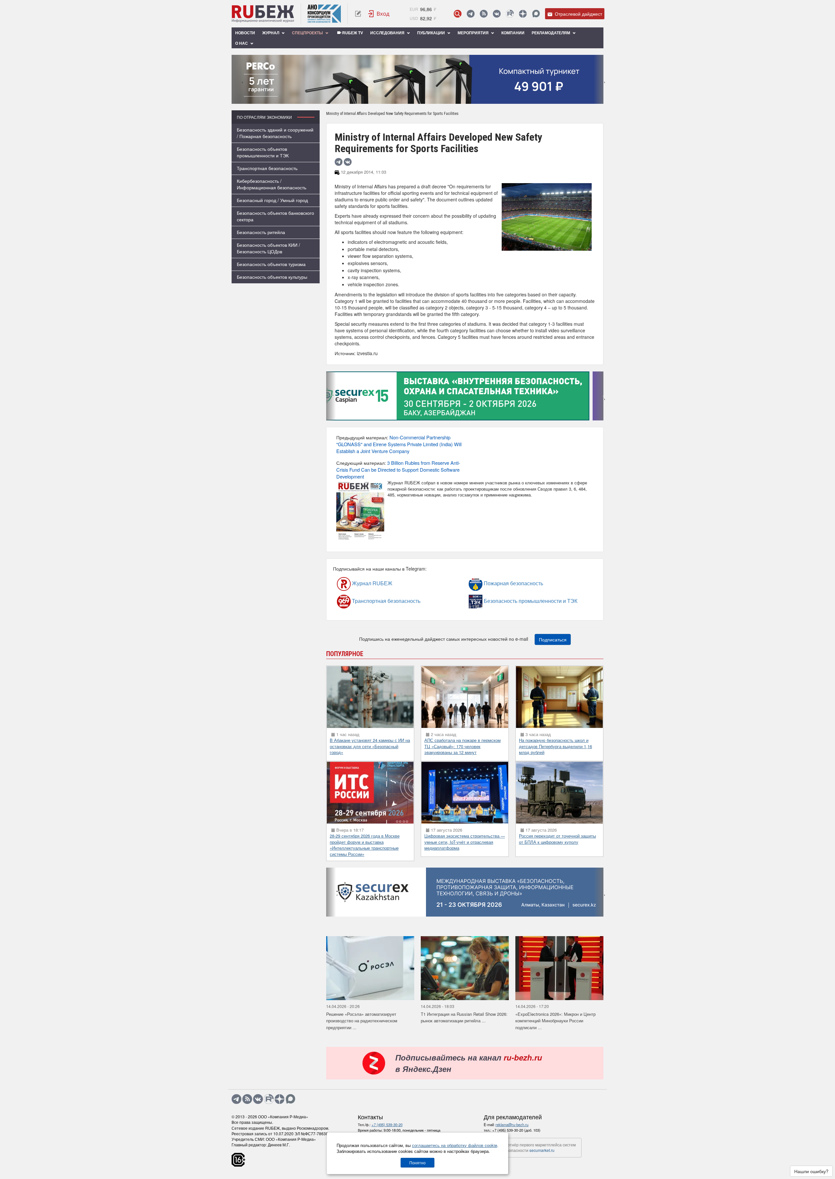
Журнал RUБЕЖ (358, 583)
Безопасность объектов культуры (272, 277)
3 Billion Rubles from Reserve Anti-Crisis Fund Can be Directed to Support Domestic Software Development (398, 469)
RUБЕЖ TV (352, 33)
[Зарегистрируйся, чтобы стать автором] (358, 14)
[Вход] (379, 14)
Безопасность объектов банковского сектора (275, 216)
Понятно (417, 1162)
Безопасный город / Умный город (272, 200)
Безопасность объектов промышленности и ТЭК (263, 152)
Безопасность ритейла (261, 232)
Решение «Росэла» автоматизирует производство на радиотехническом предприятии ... (361, 1020)
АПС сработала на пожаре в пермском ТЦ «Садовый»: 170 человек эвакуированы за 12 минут (462, 746)
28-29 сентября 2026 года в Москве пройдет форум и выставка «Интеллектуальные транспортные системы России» (365, 845)
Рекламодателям (551, 33)
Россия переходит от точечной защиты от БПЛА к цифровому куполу (557, 839)
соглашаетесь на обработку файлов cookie (454, 1145)
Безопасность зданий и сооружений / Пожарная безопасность (275, 132)
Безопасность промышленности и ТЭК (500, 601)
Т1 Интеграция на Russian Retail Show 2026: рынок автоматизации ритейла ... (464, 1017)
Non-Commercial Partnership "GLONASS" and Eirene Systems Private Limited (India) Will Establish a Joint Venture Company (399, 444)
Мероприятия (474, 33)
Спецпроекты (308, 33)
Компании (512, 33)
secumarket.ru (541, 1150)
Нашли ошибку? (811, 1171)
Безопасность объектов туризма (271, 264)
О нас (242, 43)
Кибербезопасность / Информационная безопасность (271, 184)
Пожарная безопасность (495, 583)
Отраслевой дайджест (578, 13)
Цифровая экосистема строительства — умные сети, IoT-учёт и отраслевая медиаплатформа (464, 842)
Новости (245, 33)
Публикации (431, 33)
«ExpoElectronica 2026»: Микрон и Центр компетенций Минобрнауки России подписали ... (555, 1020)
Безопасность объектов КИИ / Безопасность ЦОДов (268, 248)
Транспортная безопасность (267, 168)
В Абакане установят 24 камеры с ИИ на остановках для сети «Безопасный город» (370, 746)
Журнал (271, 33)
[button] (407, 99)
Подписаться (553, 639)
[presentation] (236, 79)
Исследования (387, 33)
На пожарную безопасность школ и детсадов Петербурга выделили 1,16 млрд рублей (555, 746)
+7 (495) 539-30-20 (387, 1124)
